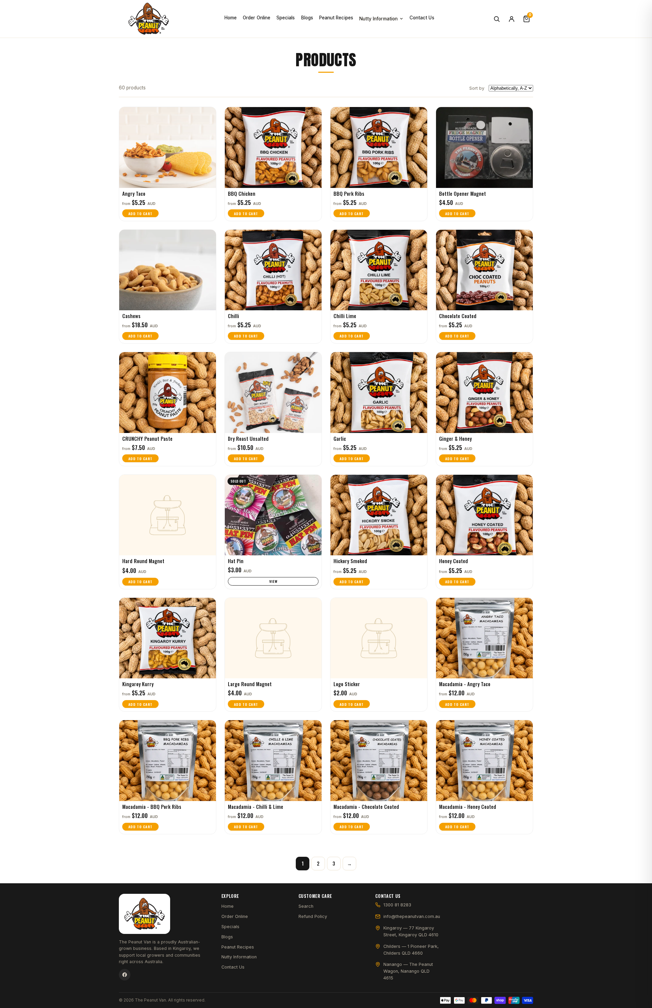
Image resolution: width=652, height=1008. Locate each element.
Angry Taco (133, 193)
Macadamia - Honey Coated (467, 806)
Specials (285, 17)
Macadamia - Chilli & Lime (255, 806)
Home (230, 17)
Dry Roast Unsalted (248, 438)
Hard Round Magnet (143, 560)
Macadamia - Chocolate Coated (366, 806)
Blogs (307, 17)
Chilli (233, 315)
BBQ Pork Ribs (348, 193)
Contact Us (422, 17)
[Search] (496, 18)
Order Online (256, 17)
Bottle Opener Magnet (462, 193)
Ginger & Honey (455, 438)
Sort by (476, 88)
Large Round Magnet (250, 684)
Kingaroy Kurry (137, 684)
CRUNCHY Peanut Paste (147, 438)
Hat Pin (235, 560)
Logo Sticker (346, 684)
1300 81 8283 (397, 904)
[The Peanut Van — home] (148, 19)
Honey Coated (453, 560)
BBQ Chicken (241, 193)
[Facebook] (124, 974)
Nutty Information (378, 18)
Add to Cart (140, 213)
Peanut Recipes (336, 17)
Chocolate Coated (457, 315)
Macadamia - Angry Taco (464, 684)
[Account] (511, 18)
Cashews (131, 315)
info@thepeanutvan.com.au (411, 916)
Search (305, 906)
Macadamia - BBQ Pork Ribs (151, 806)
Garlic (339, 438)
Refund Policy (312, 916)
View (273, 581)
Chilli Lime (344, 315)
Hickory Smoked (350, 560)
